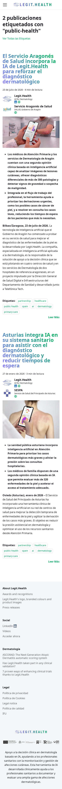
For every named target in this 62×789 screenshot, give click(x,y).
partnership (24, 300)
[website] (19, 102)
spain (25, 306)
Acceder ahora (11, 636)
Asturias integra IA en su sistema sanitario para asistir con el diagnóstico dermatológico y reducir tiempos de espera (30, 350)
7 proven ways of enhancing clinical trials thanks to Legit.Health (27, 673)
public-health (11, 306)
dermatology (45, 306)
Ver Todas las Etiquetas (16, 38)
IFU (5, 713)
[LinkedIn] (15, 102)
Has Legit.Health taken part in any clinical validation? (27, 664)
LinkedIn (8, 626)
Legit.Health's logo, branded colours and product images (27, 601)
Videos (7, 631)
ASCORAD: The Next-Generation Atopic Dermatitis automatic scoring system (26, 656)
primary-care (11, 311)
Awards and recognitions (18, 594)
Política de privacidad (15, 693)
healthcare (40, 300)
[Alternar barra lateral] (5, 4)
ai (33, 306)
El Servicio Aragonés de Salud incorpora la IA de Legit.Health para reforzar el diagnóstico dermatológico (29, 69)
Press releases (11, 607)
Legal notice (10, 703)
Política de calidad (13, 708)
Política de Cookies (14, 698)
